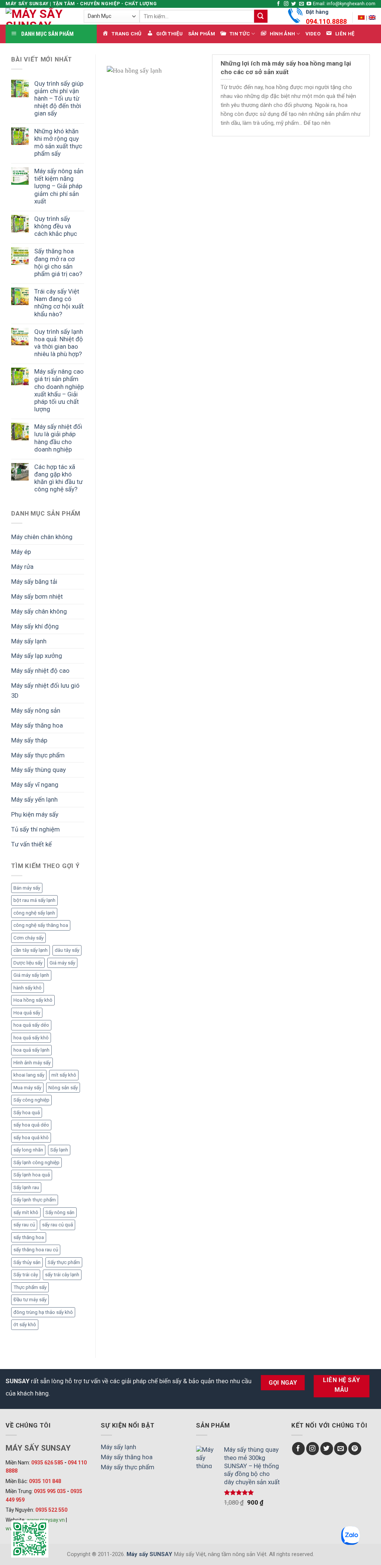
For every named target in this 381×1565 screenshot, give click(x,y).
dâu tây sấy (67, 950)
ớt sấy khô (24, 1324)
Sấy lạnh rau (26, 1187)
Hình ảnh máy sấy (32, 1062)
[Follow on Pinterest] (354, 1448)
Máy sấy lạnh (29, 641)
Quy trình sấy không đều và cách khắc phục (55, 226)
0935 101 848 (45, 1481)
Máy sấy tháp (29, 740)
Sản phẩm (201, 34)
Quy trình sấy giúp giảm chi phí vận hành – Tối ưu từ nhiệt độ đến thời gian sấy (58, 98)
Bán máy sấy (26, 888)
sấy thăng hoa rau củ (35, 1249)
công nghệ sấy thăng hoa (40, 925)
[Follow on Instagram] (286, 4)
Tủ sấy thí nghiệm (35, 829)
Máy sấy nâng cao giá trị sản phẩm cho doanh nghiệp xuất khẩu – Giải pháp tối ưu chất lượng (59, 390)
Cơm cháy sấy (28, 938)
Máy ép (21, 551)
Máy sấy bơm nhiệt (37, 596)
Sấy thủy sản (27, 1262)
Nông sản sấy (63, 1087)
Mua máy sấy (27, 1087)
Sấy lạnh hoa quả (31, 1175)
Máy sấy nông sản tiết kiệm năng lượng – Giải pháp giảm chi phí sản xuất (58, 186)
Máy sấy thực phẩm (38, 755)
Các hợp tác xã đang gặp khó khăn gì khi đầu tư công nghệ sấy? (58, 478)
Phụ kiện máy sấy (34, 814)
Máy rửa (22, 566)
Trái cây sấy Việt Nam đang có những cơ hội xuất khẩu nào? (59, 302)
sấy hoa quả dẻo (31, 1125)
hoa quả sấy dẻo (31, 1025)
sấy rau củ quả (57, 1224)
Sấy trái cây (25, 1274)
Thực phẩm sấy (30, 1287)
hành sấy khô (27, 988)
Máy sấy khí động (35, 626)
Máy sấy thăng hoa (37, 725)
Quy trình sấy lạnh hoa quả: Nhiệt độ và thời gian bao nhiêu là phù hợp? (58, 343)
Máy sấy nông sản (35, 710)
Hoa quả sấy (26, 1013)
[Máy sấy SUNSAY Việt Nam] (361, 17)
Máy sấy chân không (39, 611)
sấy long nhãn (28, 1150)
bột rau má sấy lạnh (34, 900)
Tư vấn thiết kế (31, 844)
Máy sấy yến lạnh (34, 799)
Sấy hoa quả (26, 1112)
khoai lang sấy (28, 1075)
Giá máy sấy (62, 963)
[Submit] (261, 16)
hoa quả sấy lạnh (31, 1050)
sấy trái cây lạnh (62, 1274)
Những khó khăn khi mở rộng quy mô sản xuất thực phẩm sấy (58, 142)
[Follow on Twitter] (293, 4)
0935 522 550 (51, 1510)
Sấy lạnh (59, 1150)
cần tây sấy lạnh (30, 950)
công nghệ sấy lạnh (34, 913)
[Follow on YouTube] (309, 4)
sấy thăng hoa (28, 1237)
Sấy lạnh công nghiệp (36, 1162)
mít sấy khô (63, 1075)
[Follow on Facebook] (278, 4)
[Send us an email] (301, 4)
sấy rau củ (24, 1224)
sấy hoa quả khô (31, 1137)
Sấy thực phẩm (64, 1262)
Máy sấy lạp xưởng (36, 655)
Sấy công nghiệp (31, 1100)
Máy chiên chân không (42, 537)
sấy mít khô (25, 1212)
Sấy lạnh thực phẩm (34, 1200)
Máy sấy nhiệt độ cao (40, 670)
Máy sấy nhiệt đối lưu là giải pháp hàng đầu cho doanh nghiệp (58, 438)
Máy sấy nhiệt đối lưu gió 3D (45, 690)
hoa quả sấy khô (31, 1037)
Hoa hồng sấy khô (32, 1000)
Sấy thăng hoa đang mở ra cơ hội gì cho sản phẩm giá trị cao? (58, 262)
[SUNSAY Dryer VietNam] (372, 17)
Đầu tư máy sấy (30, 1299)
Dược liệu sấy (27, 963)
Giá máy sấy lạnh (31, 975)
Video (313, 34)
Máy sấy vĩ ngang (34, 784)
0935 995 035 (50, 1491)
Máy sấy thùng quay (38, 769)
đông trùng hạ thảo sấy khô (43, 1312)
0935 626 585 (47, 1463)
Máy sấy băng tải (34, 581)
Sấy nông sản (59, 1212)
